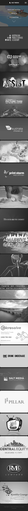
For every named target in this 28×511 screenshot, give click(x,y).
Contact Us (14, 13)
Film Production (14, 17)
